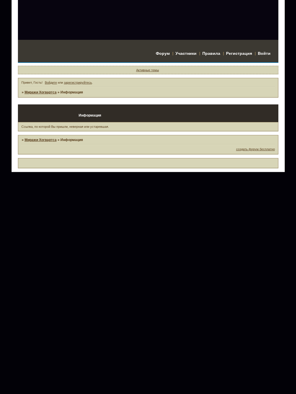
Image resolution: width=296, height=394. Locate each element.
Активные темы (147, 70)
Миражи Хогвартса (41, 92)
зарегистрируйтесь (78, 82)
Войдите (51, 82)
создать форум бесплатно (255, 149)
